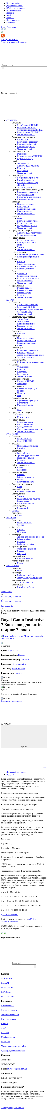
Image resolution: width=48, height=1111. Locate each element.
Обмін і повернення (15, 8)
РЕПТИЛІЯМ (12, 565)
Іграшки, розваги (19, 472)
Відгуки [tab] (10, 774)
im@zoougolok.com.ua (17, 1069)
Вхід (3, 27)
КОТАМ (10, 300)
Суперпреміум (19, 664)
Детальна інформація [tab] (15, 772)
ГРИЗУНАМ (12, 434)
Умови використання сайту (13, 1046)
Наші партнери (13, 20)
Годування (16, 123)
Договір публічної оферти (13, 1051)
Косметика (16, 216)
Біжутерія (16, 259)
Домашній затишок (20, 151)
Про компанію (12, 3)
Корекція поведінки (21, 398)
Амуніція (16, 202)
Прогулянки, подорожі (22, 230)
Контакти (10, 22)
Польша (21, 655)
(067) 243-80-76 (9, 39)
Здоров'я (15, 443)
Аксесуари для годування (23, 137)
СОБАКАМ (11, 120)
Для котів (25, 659)
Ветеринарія (17, 175)
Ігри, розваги (18, 285)
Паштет (18, 673)
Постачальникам (13, 10)
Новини (10, 13)
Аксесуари (16, 451)
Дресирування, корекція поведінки (27, 190)
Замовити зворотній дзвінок (14, 42)
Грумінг (15, 161)
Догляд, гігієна (18, 237)
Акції (8, 15)
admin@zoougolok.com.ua (12, 1107)
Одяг (14, 271)
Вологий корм (18, 668)
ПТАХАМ (11, 518)
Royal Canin (12, 650)
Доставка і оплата (14, 6)
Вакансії (10, 17)
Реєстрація (11, 27)
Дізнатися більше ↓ (9, 914)
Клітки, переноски (20, 465)
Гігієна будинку (19, 252)
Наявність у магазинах (11, 701)
